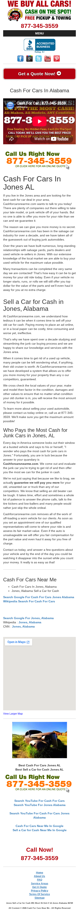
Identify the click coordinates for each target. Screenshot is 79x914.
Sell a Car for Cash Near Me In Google (40, 830)
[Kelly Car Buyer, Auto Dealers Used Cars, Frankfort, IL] (39, 46)
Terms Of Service (39, 894)
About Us (39, 876)
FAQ (39, 879)
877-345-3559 (39, 26)
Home (39, 872)
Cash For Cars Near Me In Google (39, 826)
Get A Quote (39, 887)
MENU (39, 33)
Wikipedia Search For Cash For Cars (29, 601)
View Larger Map (13, 713)
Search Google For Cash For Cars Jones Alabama (38, 597)
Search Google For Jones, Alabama (28, 618)
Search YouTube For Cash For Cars (39, 800)
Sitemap (39, 897)
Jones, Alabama (30, 622)
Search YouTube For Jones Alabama (40, 805)
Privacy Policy (39, 890)
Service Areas (39, 883)
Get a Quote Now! (37, 73)
